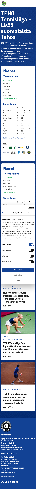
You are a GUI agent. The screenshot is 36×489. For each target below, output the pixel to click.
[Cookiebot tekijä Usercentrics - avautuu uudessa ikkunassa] (26, 207)
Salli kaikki (18, 270)
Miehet (9, 70)
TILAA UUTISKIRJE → (7, 476)
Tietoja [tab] (30, 213)
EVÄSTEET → (5, 470)
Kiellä (18, 280)
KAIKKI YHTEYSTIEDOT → (9, 453)
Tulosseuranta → (10, 98)
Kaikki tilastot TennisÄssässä (13, 138)
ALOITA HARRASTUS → (8, 457)
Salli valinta (18, 275)
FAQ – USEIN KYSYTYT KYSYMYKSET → (13, 468)
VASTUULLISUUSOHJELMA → (10, 464)
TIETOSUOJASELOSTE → (9, 472)
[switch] (31, 250)
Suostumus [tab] (6, 213)
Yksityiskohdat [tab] (18, 213)
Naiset (8, 168)
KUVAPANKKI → (6, 466)
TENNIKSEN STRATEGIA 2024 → (11, 461)
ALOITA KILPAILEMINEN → (9, 459)
